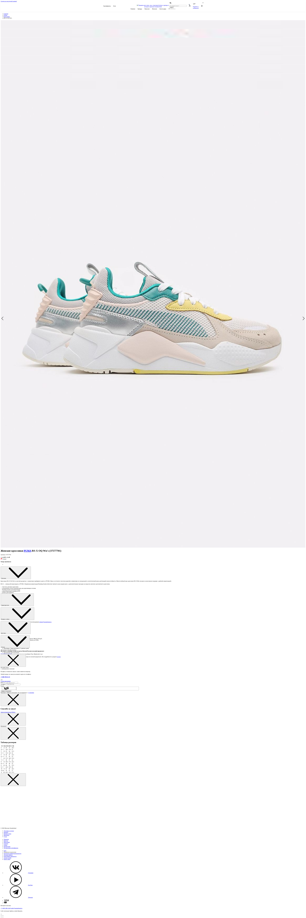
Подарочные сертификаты (11, 848)
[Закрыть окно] (13, 660)
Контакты (6, 835)
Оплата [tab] (3, 647)
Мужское (147, 9)
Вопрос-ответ (7, 833)
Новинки (133, 9)
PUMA (27, 550)
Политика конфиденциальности (12, 853)
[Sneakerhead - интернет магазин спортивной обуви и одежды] (153, 7)
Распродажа (7, 846)
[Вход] (190, 6)
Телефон (3, 684)
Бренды (140, 9)
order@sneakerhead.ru (16, 908)
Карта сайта (7, 859)
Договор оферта (8, 855)
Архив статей (7, 858)
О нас (5, 836)
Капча (2, 686)
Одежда (6, 843)
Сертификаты (107, 6)
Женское (154, 9)
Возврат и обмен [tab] (5, 619)
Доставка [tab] (3, 633)
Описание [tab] (3, 578)
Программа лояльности (10, 856)
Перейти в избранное (196, 7)
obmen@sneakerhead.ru (45, 622)
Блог (114, 6)
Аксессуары (162, 9)
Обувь (5, 845)
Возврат (6, 832)
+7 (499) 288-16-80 (6, 908)
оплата (59, 656)
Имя (2, 682)
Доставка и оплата (9, 831)
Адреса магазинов (6, 681)
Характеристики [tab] (5, 605)
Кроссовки (7, 842)
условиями (31, 692)
